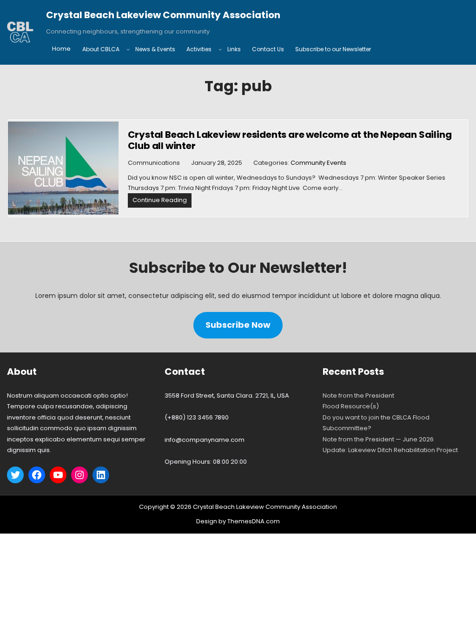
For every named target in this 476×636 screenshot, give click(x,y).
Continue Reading (162, 201)
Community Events (318, 162)
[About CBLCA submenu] (128, 49)
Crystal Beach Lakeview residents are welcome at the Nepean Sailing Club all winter (290, 140)
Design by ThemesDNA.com (238, 521)
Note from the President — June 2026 (378, 439)
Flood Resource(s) (351, 406)
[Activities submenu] (220, 49)
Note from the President (358, 395)
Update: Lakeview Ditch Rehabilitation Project (390, 450)
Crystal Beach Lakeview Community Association (163, 14)
